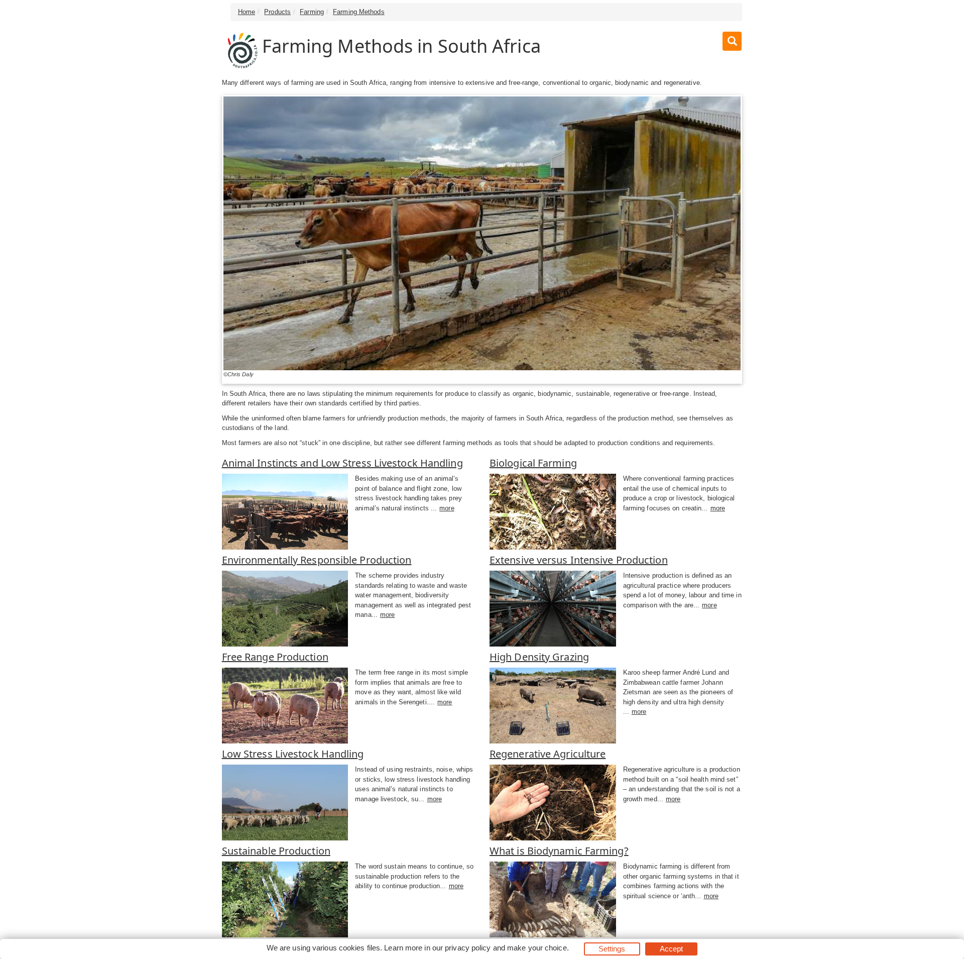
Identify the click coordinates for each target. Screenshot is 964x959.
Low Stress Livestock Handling (293, 754)
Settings (612, 948)
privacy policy (468, 947)
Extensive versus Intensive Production (579, 560)
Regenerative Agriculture (548, 754)
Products (277, 12)
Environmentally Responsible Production (317, 560)
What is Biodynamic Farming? (559, 851)
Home (246, 12)
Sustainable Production (276, 851)
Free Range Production (275, 657)
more (446, 508)
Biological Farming (533, 463)
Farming (312, 12)
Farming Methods (359, 12)
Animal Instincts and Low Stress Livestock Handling (342, 463)
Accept (671, 948)
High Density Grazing (539, 657)
